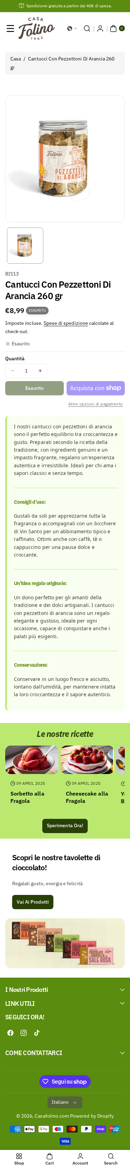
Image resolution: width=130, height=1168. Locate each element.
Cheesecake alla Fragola (87, 797)
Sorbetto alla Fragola (27, 797)
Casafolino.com (52, 1116)
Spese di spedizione (66, 323)
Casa (15, 59)
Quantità (15, 358)
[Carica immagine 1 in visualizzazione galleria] (25, 246)
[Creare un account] (100, 28)
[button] (10, 28)
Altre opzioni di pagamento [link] (95, 403)
